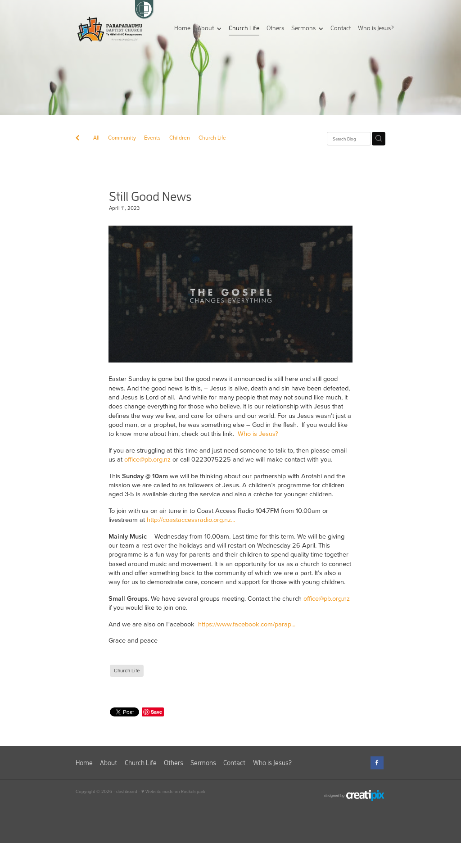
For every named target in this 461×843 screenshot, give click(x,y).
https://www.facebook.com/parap (244, 624)
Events (152, 137)
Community (122, 137)
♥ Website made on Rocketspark (173, 791)
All (96, 137)
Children (179, 137)
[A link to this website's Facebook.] (377, 762)
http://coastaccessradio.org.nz (189, 519)
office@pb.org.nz (147, 459)
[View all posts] (77, 139)
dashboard (126, 791)
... (233, 519)
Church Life (212, 137)
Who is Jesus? (258, 433)
